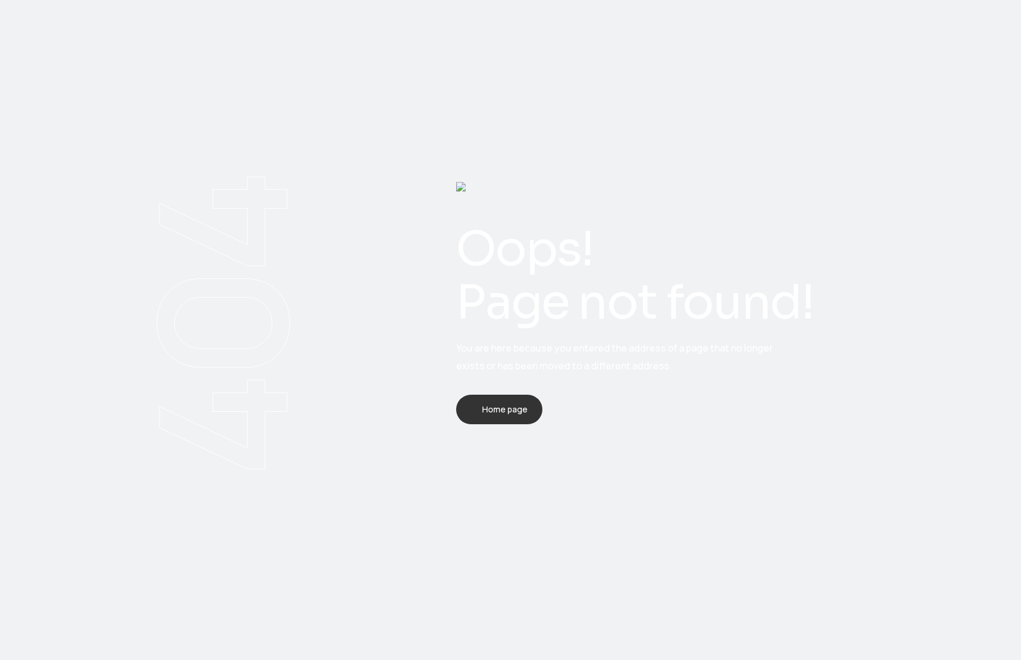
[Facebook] (459, 464)
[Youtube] (551, 464)
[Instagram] (521, 464)
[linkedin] (490, 464)
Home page (505, 409)
